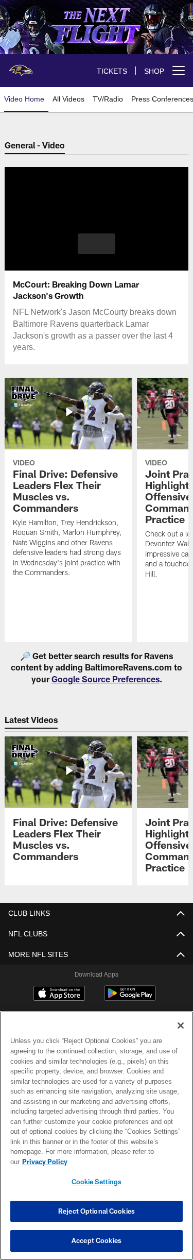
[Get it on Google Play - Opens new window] (130, 998)
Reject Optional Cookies (96, 1211)
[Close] (180, 1035)
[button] (96, 243)
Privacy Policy (124, 1161)
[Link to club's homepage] (20, 66)
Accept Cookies (96, 1240)
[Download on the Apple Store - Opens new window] (59, 994)
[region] (96, 1140)
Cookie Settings (97, 1182)
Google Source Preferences (105, 679)
